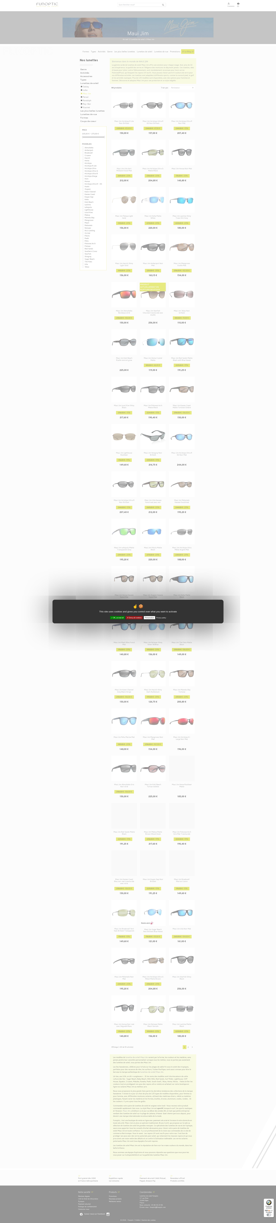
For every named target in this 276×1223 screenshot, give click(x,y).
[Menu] (272, 1200)
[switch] (269, 1214)
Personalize (149, 618)
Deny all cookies (135, 618)
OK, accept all (118, 618)
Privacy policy (161, 618)
